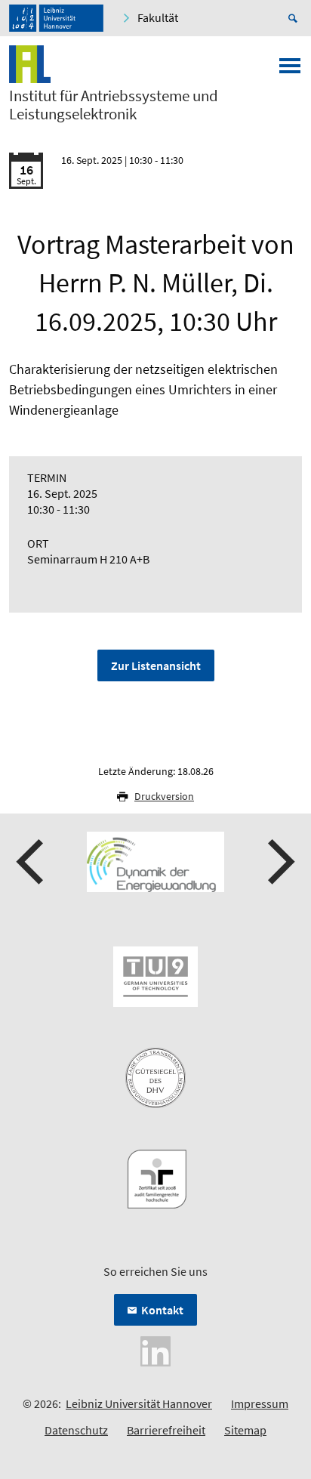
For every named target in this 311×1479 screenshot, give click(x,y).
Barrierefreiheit (166, 1429)
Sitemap (245, 1429)
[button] (31, 862)
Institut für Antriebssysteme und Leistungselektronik (113, 105)
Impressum (259, 1403)
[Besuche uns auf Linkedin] (155, 1349)
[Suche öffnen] (295, 18)
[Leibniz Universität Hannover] (56, 18)
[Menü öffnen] (290, 70)
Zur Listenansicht (156, 665)
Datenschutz (76, 1429)
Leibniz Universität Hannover (139, 1403)
